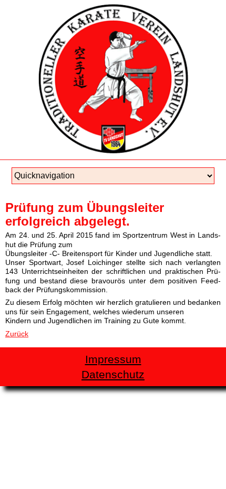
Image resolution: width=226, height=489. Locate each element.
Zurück (16, 333)
